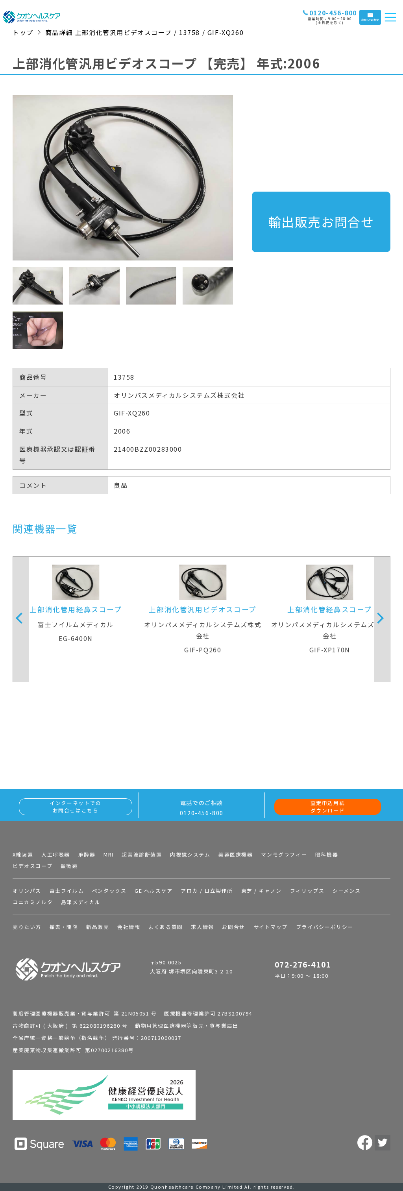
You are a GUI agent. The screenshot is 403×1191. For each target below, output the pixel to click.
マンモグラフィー (284, 854)
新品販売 (97, 927)
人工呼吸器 (55, 854)
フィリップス (307, 890)
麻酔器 (87, 854)
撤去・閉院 (64, 927)
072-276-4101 (303, 964)
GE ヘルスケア (154, 890)
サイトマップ (270, 927)
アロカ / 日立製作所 (207, 890)
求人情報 (202, 927)
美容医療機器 (235, 854)
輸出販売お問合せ (321, 221)
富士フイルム (67, 890)
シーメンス (347, 890)
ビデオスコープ (32, 866)
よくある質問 (165, 927)
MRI (109, 854)
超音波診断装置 (142, 854)
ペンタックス (109, 890)
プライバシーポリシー (324, 927)
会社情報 (128, 927)
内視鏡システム (190, 854)
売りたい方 (27, 927)
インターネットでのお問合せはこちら (75, 806)
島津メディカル (81, 902)
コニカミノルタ (33, 902)
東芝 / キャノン (261, 890)
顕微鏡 (69, 866)
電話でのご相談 (202, 807)
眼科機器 (326, 854)
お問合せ (233, 927)
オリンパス (27, 890)
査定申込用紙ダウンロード (328, 806)
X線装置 (23, 854)
